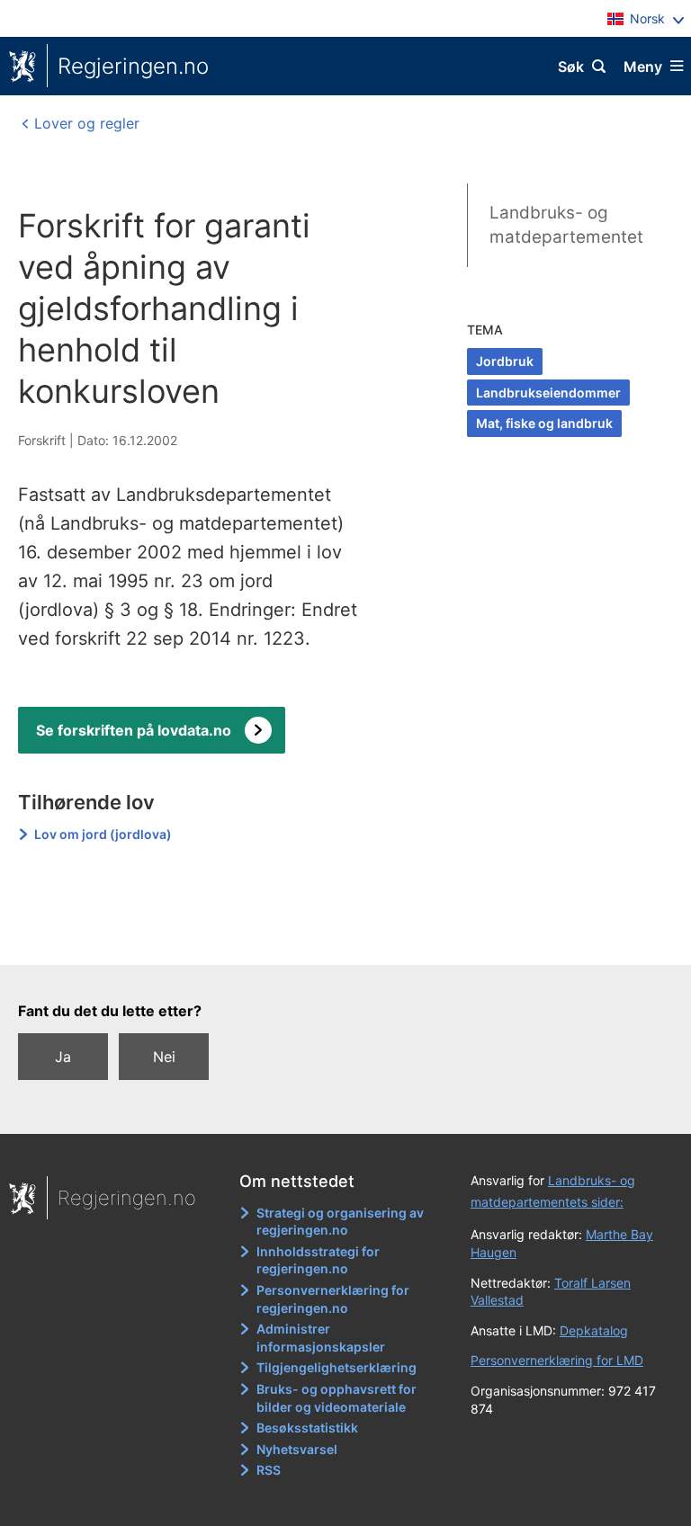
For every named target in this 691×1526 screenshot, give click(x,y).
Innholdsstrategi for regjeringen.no (318, 1260)
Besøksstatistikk (307, 1427)
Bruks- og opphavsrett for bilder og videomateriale (336, 1397)
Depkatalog (594, 1330)
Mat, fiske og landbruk (544, 423)
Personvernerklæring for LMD (557, 1360)
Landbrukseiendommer (548, 392)
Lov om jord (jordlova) (103, 834)
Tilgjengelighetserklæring (336, 1367)
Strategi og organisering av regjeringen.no (340, 1221)
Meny (643, 67)
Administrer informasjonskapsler (320, 1337)
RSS (268, 1469)
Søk (571, 67)
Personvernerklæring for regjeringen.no (332, 1299)
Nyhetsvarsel (296, 1449)
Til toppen (337, 939)
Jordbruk (505, 361)
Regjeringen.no (133, 66)
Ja (63, 1057)
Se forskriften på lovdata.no (133, 730)
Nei (164, 1057)
